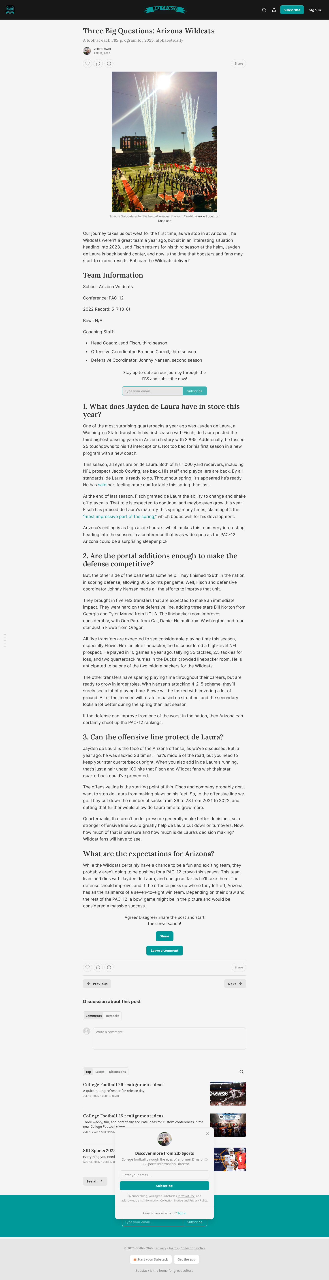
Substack (142, 1270)
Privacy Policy (198, 1200)
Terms (173, 1248)
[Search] (264, 9)
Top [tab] (88, 1072)
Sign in (315, 10)
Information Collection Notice (163, 1200)
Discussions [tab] (117, 1072)
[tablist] (102, 1015)
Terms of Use (186, 1196)
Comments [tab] (94, 1016)
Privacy (161, 1248)
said (102, 484)
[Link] (76, 275)
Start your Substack (152, 1259)
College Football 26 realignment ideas (123, 1084)
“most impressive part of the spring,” (120, 516)
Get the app (186, 1259)
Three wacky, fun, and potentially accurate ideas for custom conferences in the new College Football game (143, 1124)
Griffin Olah (102, 48)
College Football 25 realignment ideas (123, 1116)
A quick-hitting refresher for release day (113, 1090)
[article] (164, 1093)
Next (232, 983)
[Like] (87, 63)
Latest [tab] (100, 1072)
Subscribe (292, 10)
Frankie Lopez (204, 216)
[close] (207, 1133)
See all (92, 1181)
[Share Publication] (273, 9)
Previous (100, 983)
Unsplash (164, 221)
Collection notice (193, 1248)
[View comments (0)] (98, 63)
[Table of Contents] (5, 640)
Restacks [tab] (112, 1016)
